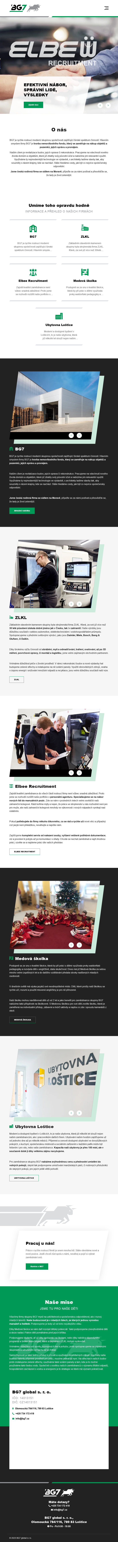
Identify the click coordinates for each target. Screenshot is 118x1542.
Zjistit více (33, 105)
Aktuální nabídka (22, 510)
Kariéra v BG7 (37, 1266)
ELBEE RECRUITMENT (24, 851)
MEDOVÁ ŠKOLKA (22, 1020)
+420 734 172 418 (24, 1413)
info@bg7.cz (22, 1418)
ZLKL (16, 679)
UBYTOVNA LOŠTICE (24, 1178)
